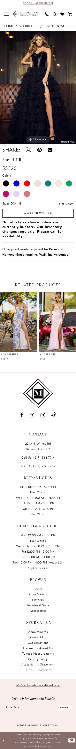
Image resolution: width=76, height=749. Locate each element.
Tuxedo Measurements (38, 654)
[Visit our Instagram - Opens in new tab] (32, 415)
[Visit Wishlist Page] (62, 14)
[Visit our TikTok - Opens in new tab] (53, 415)
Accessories (38, 611)
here (49, 746)
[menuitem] (6, 14)
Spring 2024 (54, 26)
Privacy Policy (38, 659)
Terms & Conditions (37, 670)
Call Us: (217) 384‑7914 (38, 458)
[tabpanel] (38, 87)
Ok (72, 740)
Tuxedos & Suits (38, 605)
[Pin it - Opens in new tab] (39, 150)
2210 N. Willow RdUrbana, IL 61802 (38, 446)
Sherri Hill (28, 26)
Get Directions (38, 643)
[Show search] (54, 14)
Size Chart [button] (66, 204)
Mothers (38, 600)
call (53, 231)
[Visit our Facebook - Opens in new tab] (22, 415)
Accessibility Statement (38, 664)
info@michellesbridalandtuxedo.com (38, 685)
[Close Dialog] (3, 740)
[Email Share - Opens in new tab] (50, 149)
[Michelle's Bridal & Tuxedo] (25, 14)
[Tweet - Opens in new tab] (28, 150)
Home (9, 26)
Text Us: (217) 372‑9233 (38, 466)
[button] (6, 14)
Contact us (38, 637)
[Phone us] (47, 14)
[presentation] (18, 322)
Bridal (38, 589)
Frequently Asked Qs (38, 648)
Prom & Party (38, 594)
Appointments (38, 632)
